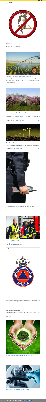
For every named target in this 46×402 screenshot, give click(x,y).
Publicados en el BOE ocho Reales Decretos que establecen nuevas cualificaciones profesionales (20, 355)
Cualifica (7, 120)
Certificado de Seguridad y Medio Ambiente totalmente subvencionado (16, 112)
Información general (15, 248)
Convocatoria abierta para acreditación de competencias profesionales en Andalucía (18, 41)
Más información (38, 120)
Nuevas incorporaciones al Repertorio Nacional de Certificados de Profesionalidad (17, 389)
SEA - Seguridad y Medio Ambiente (17, 120)
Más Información (29, 400)
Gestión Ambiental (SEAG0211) (10, 142)
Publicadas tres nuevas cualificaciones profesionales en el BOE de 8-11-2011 (17, 308)
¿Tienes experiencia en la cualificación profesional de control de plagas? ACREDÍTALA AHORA (19, 76)
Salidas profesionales (19, 248)
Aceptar (25, 400)
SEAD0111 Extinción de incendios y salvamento (12, 240)
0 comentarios (23, 120)
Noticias (13, 120)
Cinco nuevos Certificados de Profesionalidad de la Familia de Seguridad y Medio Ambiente (19, 204)
